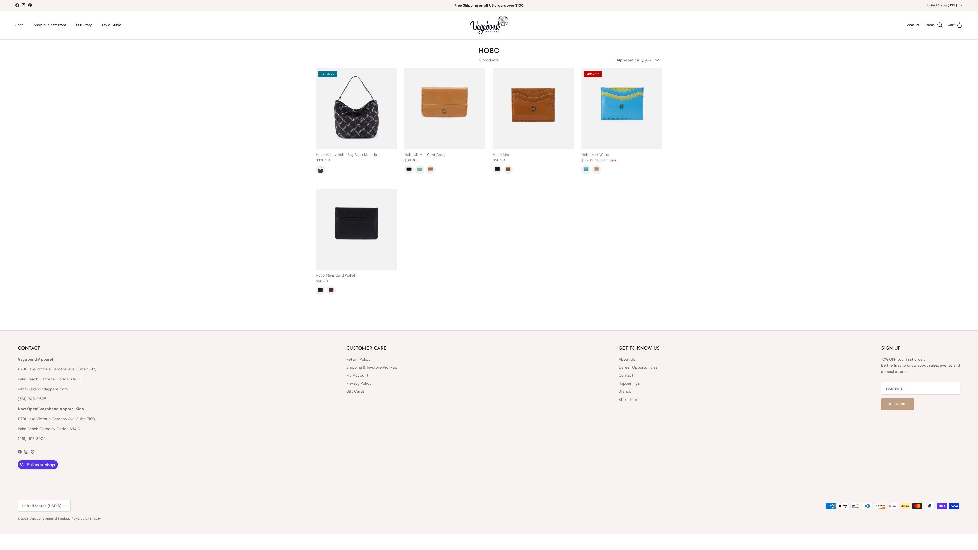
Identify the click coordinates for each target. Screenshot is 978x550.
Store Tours (629, 399)
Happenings (629, 383)
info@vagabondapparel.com (43, 389)
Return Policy (358, 359)
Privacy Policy (358, 383)
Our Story (84, 25)
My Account (357, 375)
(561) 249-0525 (32, 399)
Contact (626, 375)
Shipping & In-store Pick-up (371, 367)
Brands (625, 391)
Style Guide (111, 25)
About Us (627, 359)
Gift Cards (355, 391)
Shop (19, 25)
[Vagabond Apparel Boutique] (489, 25)
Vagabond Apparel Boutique (50, 519)
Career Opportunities (638, 367)
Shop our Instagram (50, 25)
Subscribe (897, 404)
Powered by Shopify (86, 519)
